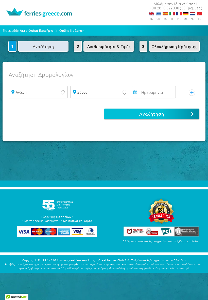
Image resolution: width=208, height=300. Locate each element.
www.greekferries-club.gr (77, 260)
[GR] (158, 13)
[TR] (199, 13)
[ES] (165, 13)
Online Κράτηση (71, 30)
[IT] (172, 13)
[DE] (185, 13)
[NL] (192, 13)
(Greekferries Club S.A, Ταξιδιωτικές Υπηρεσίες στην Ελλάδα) (141, 260)
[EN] (151, 13)
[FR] (179, 13)
